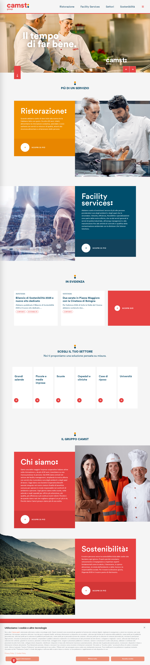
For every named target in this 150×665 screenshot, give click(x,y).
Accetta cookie (127, 659)
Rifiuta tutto (92, 659)
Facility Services (90, 6)
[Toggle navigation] (143, 6)
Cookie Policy (21, 653)
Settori (110, 6)
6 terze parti (16, 632)
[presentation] (126, 69)
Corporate (21, 312)
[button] (144, 627)
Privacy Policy (9, 653)
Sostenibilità (127, 6)
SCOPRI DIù (127, 308)
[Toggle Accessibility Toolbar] (14, 660)
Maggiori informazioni (22, 659)
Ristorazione (67, 6)
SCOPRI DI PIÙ (38, 147)
